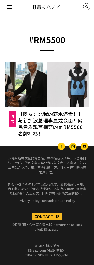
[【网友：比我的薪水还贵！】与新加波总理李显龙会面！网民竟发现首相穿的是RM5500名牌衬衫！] (47, 84)
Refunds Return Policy (58, 200)
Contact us (47, 216)
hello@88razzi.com (47, 229)
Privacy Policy (29, 200)
